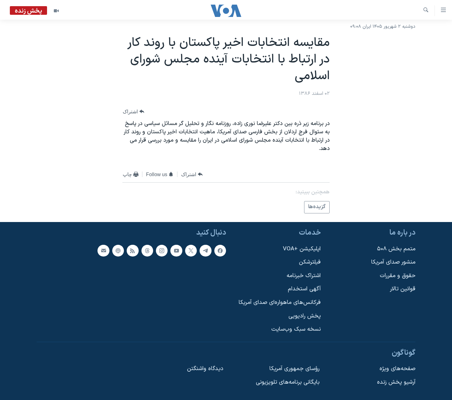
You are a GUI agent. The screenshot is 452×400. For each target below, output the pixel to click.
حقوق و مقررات (397, 275)
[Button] (133, 111)
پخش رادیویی (304, 316)
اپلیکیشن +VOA (302, 248)
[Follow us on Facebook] (220, 250)
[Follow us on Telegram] (205, 250)
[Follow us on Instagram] (162, 250)
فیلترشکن (310, 262)
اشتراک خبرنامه (304, 275)
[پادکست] (118, 250)
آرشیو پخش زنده (396, 382)
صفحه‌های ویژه (397, 369)
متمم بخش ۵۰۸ (396, 248)
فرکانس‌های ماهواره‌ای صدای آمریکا (280, 302)
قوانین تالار (402, 289)
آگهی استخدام (304, 289)
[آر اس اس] (132, 250)
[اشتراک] (103, 250)
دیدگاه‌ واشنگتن (205, 369)
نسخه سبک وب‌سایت (296, 329)
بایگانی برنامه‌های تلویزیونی (287, 382)
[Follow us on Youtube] (176, 250)
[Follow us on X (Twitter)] (191, 250)
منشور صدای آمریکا (393, 262)
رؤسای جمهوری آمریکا (294, 369)
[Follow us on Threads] (147, 250)
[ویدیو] (56, 10)
